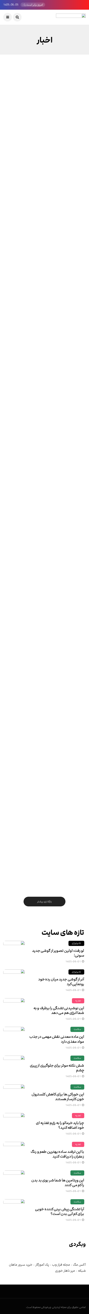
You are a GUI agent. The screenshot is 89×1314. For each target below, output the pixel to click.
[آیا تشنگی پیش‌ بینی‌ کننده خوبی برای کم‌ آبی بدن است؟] (14, 1210)
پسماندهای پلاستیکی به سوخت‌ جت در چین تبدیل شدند (47, 559)
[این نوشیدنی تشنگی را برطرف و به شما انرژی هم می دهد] (14, 1009)
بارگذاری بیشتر (44, 901)
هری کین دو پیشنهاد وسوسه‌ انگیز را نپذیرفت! (50, 309)
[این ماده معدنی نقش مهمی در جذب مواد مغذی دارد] (14, 1037)
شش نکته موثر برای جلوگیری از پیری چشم (57, 1068)
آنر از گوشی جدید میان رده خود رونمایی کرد (61, 981)
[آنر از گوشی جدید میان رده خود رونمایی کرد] (14, 980)
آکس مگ (79, 1264)
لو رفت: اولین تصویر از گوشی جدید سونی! (58, 953)
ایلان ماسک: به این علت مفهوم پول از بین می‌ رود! (45, 226)
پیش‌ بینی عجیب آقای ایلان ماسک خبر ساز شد (48, 642)
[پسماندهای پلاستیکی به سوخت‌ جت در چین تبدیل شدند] (44, 525)
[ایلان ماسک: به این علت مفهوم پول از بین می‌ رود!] (44, 192)
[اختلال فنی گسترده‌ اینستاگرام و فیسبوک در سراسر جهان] (44, 775)
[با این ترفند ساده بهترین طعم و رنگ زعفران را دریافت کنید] (14, 1152)
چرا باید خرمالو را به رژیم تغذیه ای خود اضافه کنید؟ (60, 1125)
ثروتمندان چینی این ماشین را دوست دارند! (50, 142)
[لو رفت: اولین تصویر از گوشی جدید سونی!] (14, 951)
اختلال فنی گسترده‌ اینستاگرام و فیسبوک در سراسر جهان (45, 809)
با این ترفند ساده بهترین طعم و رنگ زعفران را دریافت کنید (57, 1154)
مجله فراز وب (61, 1264)
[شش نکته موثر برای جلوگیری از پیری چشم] (14, 1066)
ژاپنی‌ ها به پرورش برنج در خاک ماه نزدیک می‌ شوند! (47, 476)
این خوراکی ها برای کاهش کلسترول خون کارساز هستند (58, 1096)
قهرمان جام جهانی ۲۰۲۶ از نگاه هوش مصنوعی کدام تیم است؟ (50, 892)
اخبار (74, 93)
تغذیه (78, 1000)
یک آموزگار (42, 1264)
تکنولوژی (76, 943)
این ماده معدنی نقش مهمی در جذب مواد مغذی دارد (56, 1039)
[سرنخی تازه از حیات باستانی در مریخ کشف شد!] (44, 358)
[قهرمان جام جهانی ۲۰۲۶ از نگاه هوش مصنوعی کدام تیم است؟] (44, 858)
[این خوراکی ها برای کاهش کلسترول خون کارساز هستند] (14, 1095)
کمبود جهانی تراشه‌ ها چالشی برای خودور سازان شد (45, 726)
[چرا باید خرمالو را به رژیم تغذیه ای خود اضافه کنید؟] (14, 1123)
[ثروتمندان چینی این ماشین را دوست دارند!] (44, 110)
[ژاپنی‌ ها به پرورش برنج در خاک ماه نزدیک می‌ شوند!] (44, 442)
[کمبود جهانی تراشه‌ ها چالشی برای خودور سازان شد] (44, 692)
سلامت (77, 1029)
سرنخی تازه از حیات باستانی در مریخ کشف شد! (45, 392)
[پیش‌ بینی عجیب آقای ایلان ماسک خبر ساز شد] (44, 608)
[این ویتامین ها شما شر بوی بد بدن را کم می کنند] (14, 1181)
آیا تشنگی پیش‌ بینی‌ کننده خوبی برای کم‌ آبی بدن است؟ (59, 1211)
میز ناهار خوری (65, 1270)
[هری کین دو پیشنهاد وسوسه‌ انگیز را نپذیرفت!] (44, 275)
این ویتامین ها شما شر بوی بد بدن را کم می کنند (57, 1182)
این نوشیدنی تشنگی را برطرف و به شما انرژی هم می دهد (58, 1010)
